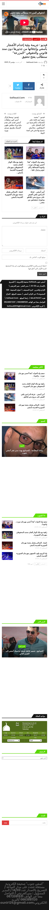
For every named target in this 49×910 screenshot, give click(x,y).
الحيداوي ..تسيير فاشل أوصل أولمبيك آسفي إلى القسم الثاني (24, 652)
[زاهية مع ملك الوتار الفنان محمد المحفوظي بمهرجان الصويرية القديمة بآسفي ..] (14, 152)
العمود (22, 446)
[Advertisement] (24, 335)
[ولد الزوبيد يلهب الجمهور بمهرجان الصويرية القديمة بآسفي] (7, 556)
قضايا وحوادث (27, 39)
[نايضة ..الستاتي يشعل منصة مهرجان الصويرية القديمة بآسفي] (14, 182)
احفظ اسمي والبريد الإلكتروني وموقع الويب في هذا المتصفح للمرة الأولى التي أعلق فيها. (26, 267)
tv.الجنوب (36, 39)
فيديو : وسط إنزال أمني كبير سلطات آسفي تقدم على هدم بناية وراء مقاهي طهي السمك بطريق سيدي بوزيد (13, 124)
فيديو (43, 39)
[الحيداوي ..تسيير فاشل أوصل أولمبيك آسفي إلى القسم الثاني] (24, 642)
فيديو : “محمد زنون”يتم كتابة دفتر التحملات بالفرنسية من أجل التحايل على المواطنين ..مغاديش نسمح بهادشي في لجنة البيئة (35, 125)
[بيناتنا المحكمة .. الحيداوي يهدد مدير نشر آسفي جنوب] (24, 441)
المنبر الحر (22, 646)
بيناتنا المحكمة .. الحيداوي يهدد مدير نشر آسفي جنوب (24, 451)
